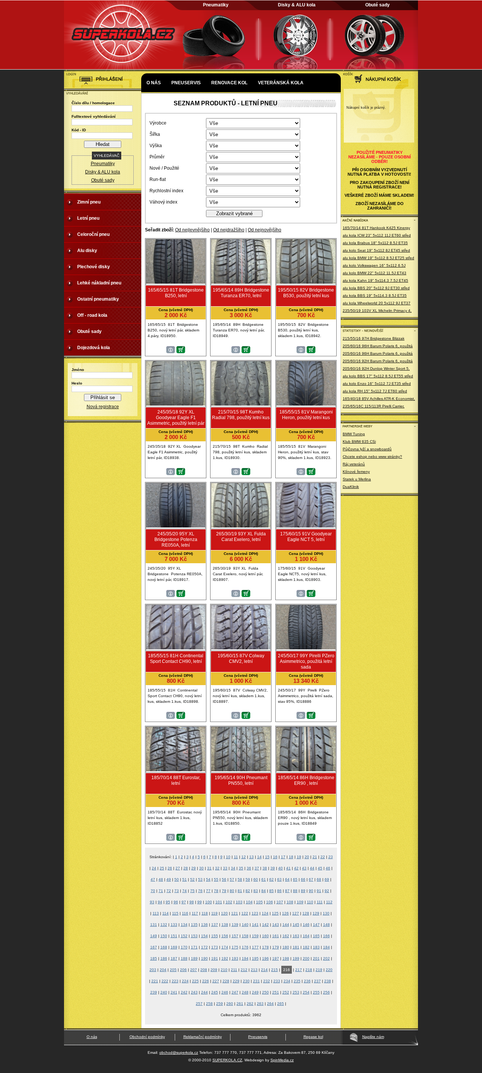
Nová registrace (103, 406)
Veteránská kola (281, 82)
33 (225, 868)
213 (254, 970)
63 (279, 879)
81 (240, 891)
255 (316, 992)
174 (224, 947)
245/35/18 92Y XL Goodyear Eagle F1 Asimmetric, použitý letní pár (175, 417)
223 (175, 981)
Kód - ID (79, 130)
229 (236, 981)
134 (184, 925)
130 (326, 913)
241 (174, 992)
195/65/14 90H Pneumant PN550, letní (241, 780)
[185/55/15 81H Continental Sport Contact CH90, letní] (175, 647)
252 (285, 992)
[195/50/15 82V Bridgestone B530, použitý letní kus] (306, 282)
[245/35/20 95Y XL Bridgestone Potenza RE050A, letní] (175, 526)
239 (153, 992)
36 (249, 868)
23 (330, 857)
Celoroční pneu (93, 234)
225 (195, 981)
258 (209, 1004)
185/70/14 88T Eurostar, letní (175, 780)
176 (245, 947)
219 (319, 970)
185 (153, 958)
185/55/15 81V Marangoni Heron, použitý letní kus (306, 414)
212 (244, 970)
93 (152, 902)
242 (184, 992)
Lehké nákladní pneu (99, 283)
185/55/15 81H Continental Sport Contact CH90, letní (175, 658)
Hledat (103, 144)
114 (165, 913)
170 (184, 947)
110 (310, 902)
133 (174, 925)
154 (204, 936)
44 (312, 868)
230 (246, 981)
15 (267, 857)
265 (280, 1004)
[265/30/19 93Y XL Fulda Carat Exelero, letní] (240, 526)
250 (265, 992)
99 (199, 902)
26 (170, 868)
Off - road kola (92, 315)
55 (216, 879)
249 (255, 992)
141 (255, 925)
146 (306, 925)
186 (163, 958)
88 (295, 891)
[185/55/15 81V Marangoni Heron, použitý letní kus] (306, 404)
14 (259, 857)
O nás (153, 82)
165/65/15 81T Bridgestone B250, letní (176, 292)
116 (185, 913)
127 (295, 913)
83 (255, 891)
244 (204, 992)
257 (199, 1004)
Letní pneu (88, 218)
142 (265, 925)
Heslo (77, 383)
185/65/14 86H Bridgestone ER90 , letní (306, 780)
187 (174, 958)
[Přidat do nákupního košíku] (180, 351)
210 (224, 970)
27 (177, 868)
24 (154, 868)
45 (320, 868)
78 (216, 891)
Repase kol (313, 1037)
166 (326, 936)
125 (275, 913)
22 (322, 857)
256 (326, 992)
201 (316, 958)
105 (259, 902)
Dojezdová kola (93, 347)
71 (161, 891)
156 (224, 936)
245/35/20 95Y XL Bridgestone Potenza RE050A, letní (175, 539)
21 (315, 857)
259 (219, 1004)
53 (200, 879)
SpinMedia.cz (282, 1060)
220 (329, 970)
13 (251, 857)
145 (296, 925)
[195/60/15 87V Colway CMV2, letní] (240, 647)
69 (327, 879)
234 (287, 981)
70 (153, 891)
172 (204, 947)
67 (311, 879)
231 (256, 981)
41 (288, 868)
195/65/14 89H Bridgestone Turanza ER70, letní (241, 292)
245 (214, 992)
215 (274, 970)
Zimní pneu (89, 202)
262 (250, 1004)
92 (327, 891)
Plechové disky (93, 266)
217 (298, 970)
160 (265, 936)
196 (265, 958)
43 (304, 868)
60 (255, 879)
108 (290, 902)
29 (193, 868)
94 (160, 902)
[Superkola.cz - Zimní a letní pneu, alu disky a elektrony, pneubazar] (124, 70)
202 (326, 958)
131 (153, 925)
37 (257, 868)
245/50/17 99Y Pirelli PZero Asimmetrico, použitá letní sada (306, 661)
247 (235, 992)
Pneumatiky (216, 5)
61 (263, 879)
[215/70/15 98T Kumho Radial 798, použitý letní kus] (240, 404)
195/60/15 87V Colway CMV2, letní (241, 658)
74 (184, 891)
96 (176, 902)
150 (163, 936)
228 (226, 981)
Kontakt (157, 105)
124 (265, 913)
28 (185, 868)
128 (305, 913)
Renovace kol (229, 82)
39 (272, 868)
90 (311, 891)
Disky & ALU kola (297, 5)
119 (214, 913)
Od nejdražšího (228, 230)
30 (201, 868)
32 (217, 868)
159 (255, 936)
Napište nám (373, 1037)
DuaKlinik (351, 487)
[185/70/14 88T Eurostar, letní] (175, 769)
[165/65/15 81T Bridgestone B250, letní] (175, 282)
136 (204, 925)
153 (194, 936)
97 (184, 902)
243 (194, 992)
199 (296, 958)
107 (279, 902)
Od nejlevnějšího (192, 230)
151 (174, 936)
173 (214, 947)
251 (275, 992)
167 (153, 947)
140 (245, 925)
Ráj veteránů (354, 464)
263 (260, 1004)
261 (239, 1004)
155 (214, 936)
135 (194, 925)
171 (194, 947)
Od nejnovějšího (264, 230)
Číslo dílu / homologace (93, 103)
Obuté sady (377, 5)
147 (316, 925)
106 (269, 902)
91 (319, 891)
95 (168, 902)
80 (232, 891)
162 (285, 936)
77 (208, 891)
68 (319, 879)
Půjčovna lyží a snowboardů (367, 449)
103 (239, 902)
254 (306, 992)
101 (218, 902)
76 (200, 891)
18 (291, 857)
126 (285, 913)
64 (287, 879)
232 (266, 981)
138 (224, 925)
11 (236, 857)
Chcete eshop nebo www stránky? (372, 456)
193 (235, 958)
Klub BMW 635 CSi (359, 441)
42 (296, 868)
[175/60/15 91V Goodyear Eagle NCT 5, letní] (306, 526)
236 (307, 981)
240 (163, 992)
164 (306, 936)
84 (263, 891)
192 (224, 958)
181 (296, 947)
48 (161, 879)
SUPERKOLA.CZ (227, 1060)
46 (328, 868)
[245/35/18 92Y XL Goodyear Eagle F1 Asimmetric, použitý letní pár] (175, 404)
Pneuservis (186, 82)
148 (326, 925)
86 (279, 891)
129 (316, 913)
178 (265, 947)
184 (326, 947)
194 (245, 958)
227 (215, 981)
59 (248, 879)
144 (285, 925)
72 (168, 891)
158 (245, 936)
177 (255, 947)
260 (229, 1004)
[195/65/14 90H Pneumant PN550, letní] (240, 769)
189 (194, 958)
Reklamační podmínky (202, 1037)
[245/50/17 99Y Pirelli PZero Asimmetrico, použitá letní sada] (306, 647)
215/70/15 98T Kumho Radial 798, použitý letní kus (241, 414)
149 (153, 936)
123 (255, 913)
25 (162, 868)
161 (275, 936)
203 (152, 970)
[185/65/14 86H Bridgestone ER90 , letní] (306, 769)
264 (270, 1004)
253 (296, 992)
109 (300, 902)
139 (235, 925)
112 (329, 902)
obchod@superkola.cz (178, 1052)
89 (303, 891)
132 (163, 925)
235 (297, 981)
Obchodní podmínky (147, 1037)
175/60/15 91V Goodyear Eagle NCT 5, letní (306, 536)
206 (183, 970)
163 (296, 936)
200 (306, 958)
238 (327, 981)
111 (320, 902)
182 (306, 947)
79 (224, 891)
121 (234, 913)
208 (203, 970)
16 (275, 857)
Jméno (78, 370)
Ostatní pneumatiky (98, 299)
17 (283, 857)
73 (176, 891)
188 (184, 958)
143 (275, 925)
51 (184, 879)
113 (156, 913)
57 (232, 879)
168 (163, 947)
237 (317, 981)
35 (241, 868)
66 (303, 879)
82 (248, 891)
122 (244, 913)
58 (240, 879)
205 (173, 970)
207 (193, 970)
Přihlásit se (102, 397)
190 (204, 958)
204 (163, 970)
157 (235, 936)
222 (165, 981)
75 (192, 891)
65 (295, 879)
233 (276, 981)
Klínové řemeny (356, 472)
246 (224, 992)
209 (213, 970)
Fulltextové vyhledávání (94, 116)
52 (192, 879)
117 (195, 913)
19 (299, 857)
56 (224, 879)
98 (191, 902)
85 (271, 891)
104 (249, 902)
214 (264, 970)
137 (214, 925)
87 (287, 891)
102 (229, 902)
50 (176, 879)
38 (264, 868)
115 (175, 913)
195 (255, 958)
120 (224, 913)
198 (285, 958)
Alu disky (87, 250)
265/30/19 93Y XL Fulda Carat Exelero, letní (241, 536)
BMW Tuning (354, 434)
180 (285, 947)
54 (208, 879)
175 (235, 947)
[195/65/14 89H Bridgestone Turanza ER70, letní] (240, 282)
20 (307, 857)
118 (204, 913)
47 (153, 879)
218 (308, 970)
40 (280, 868)
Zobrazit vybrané (234, 213)
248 (245, 992)
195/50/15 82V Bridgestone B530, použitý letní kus (306, 292)
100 (208, 902)
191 (214, 958)
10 (228, 857)
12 (243, 857)
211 (234, 970)
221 (154, 981)
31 (209, 868)
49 (168, 879)
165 (316, 936)
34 (233, 868)
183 (316, 947)
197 (275, 958)
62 (271, 879)
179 (275, 947)
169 (174, 947)
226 (205, 981)
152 (184, 936)
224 (185, 981)
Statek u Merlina (357, 479)
